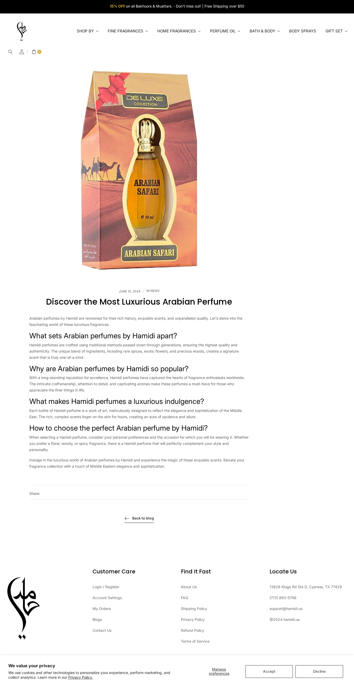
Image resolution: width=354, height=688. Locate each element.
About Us (189, 587)
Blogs (97, 619)
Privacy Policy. (80, 677)
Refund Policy (192, 630)
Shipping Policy (194, 608)
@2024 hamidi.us (285, 619)
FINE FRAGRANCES (126, 31)
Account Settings (107, 597)
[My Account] (22, 52)
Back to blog (143, 518)
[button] (10, 52)
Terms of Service (195, 641)
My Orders (102, 608)
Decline (319, 671)
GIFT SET (334, 31)
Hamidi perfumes (98, 401)
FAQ (184, 597)
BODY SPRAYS (302, 31)
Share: (34, 493)
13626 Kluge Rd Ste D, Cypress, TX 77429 (306, 587)
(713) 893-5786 (283, 597)
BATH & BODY (263, 31)
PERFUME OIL (223, 31)
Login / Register (106, 587)
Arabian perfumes (92, 335)
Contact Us (102, 630)
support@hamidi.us (286, 608)
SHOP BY (86, 31)
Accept (269, 671)
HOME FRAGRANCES (177, 31)
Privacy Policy (193, 619)
